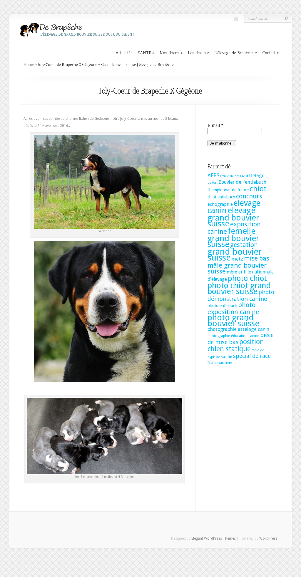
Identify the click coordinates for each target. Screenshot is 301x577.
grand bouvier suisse (235, 255)
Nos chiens (171, 52)
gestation (244, 244)
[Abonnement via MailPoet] (241, 137)
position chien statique (236, 345)
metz (237, 259)
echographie (220, 204)
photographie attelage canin (238, 329)
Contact (270, 52)
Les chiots (198, 52)
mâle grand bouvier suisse (237, 268)
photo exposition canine (233, 308)
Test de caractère (220, 363)
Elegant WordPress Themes (213, 538)
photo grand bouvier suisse (233, 320)
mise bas (256, 258)
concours (249, 196)
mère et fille (239, 272)
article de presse (232, 176)
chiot (258, 188)
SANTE (146, 52)
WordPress (268, 538)
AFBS (213, 175)
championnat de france (228, 190)
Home (29, 64)
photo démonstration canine (241, 295)
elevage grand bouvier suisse (233, 216)
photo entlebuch (222, 305)
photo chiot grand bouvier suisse (239, 288)
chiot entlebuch (221, 197)
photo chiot (247, 278)
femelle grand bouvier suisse (233, 237)
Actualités (124, 52)
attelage (255, 175)
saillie (226, 356)
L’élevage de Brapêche (235, 52)
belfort (213, 183)
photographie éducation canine (233, 336)
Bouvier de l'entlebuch (242, 182)
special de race (252, 356)
